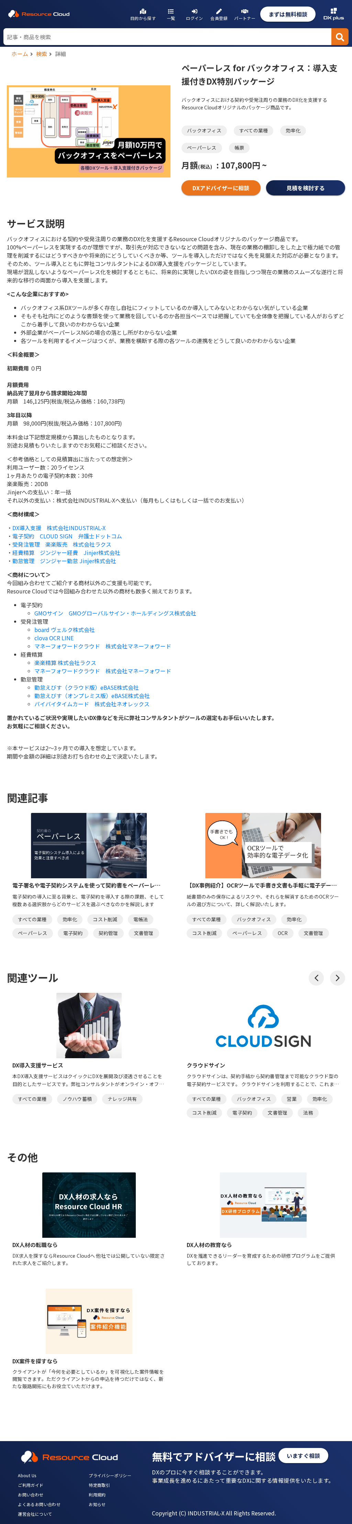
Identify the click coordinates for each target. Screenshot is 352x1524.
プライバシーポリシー (110, 1475)
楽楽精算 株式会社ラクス (65, 662)
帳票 (239, 147)
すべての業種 (253, 130)
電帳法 (140, 919)
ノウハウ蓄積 (77, 1098)
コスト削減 (105, 919)
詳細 (60, 54)
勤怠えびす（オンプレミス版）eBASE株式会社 (92, 695)
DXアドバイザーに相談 (220, 188)
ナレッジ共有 (122, 1098)
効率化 (293, 130)
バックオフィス (204, 130)
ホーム (20, 54)
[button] (316, 978)
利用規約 (97, 1495)
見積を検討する (305, 188)
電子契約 (73, 933)
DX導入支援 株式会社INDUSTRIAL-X (59, 528)
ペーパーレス (202, 147)
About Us (27, 1475)
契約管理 (108, 933)
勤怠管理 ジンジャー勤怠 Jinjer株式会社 (64, 561)
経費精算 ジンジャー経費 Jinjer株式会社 (66, 552)
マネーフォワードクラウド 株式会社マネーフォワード (102, 646)
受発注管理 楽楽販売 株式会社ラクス (61, 544)
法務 (308, 1112)
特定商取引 (99, 1485)
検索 (41, 54)
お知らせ (97, 1504)
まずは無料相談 (287, 14)
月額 (197, 165)
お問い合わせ (30, 1495)
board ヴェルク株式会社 (64, 629)
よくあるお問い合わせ (39, 1504)
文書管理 (144, 933)
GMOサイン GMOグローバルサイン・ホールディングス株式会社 (115, 613)
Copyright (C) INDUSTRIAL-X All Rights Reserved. (214, 1513)
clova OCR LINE (54, 638)
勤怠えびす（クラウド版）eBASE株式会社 (86, 687)
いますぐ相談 (303, 1455)
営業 (292, 1098)
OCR (283, 933)
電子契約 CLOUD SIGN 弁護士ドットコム (67, 536)
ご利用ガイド (30, 1485)
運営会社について (35, 1514)
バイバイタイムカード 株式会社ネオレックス (92, 704)
